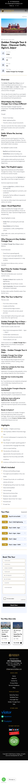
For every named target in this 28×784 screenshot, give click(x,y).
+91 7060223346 (14, 661)
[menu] (26, 10)
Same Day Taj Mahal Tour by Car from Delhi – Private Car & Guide (18, 635)
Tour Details (5, 642)
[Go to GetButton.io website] (3, 782)
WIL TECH (20, 755)
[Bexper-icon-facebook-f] (15, 5)
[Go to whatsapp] (4, 779)
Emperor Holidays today (19, 418)
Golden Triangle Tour (19, 342)
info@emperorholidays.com (14, 669)
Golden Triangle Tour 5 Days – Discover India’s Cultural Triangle (5, 635)
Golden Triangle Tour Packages (14, 71)
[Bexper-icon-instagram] (17, 5)
